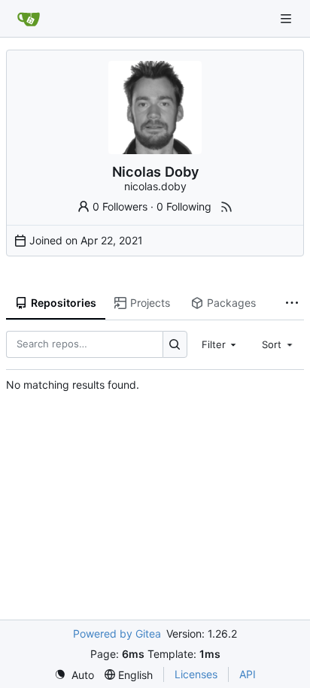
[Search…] (175, 344)
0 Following (184, 206)
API (247, 674)
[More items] (292, 304)
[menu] (74, 674)
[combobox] (220, 344)
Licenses (196, 674)
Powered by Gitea (117, 633)
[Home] (29, 18)
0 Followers (120, 206)
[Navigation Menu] (287, 18)
